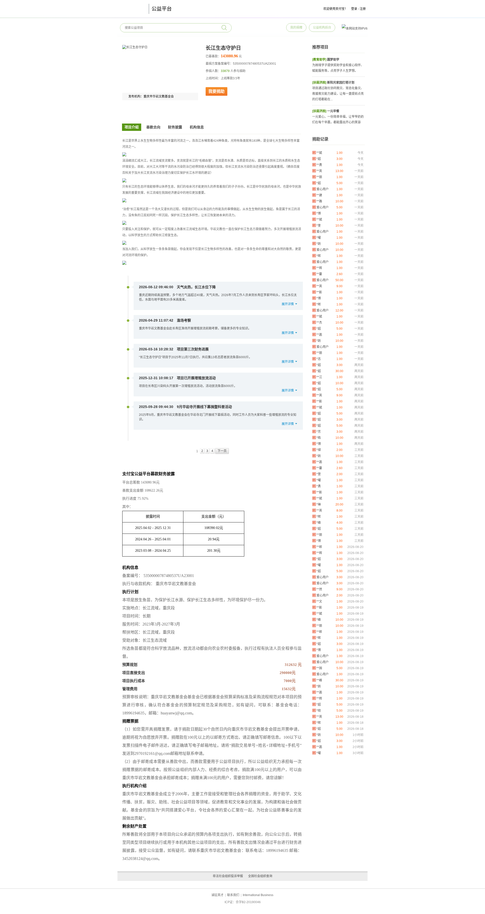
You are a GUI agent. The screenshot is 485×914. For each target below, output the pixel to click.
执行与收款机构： (138, 584)
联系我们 (233, 895)
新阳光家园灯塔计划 (340, 82)
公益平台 (162, 9)
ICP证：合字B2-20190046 (243, 902)
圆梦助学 (333, 59)
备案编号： (132, 575)
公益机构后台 (322, 27)
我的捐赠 (296, 27)
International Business (258, 895)
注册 (363, 9)
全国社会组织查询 (260, 876)
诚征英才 (217, 895)
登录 (354, 9)
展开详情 (288, 304)
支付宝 (131, 9)
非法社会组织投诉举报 (228, 876)
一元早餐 (333, 111)
